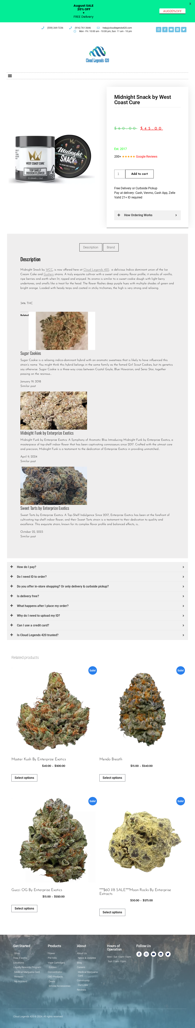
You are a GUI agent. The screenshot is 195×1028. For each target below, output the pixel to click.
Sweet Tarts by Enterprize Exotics (44, 508)
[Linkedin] (177, 29)
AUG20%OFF (172, 11)
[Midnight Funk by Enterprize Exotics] (53, 410)
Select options (24, 778)
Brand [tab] (111, 247)
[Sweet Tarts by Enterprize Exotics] (53, 485)
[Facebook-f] (165, 29)
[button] (10, 76)
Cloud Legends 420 (96, 269)
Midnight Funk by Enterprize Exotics (46, 433)
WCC (49, 269)
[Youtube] (171, 29)
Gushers (49, 274)
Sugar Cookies (30, 353)
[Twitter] (183, 29)
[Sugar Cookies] (62, 330)
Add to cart (139, 174)
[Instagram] (158, 29)
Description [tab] (90, 247)
